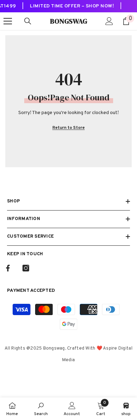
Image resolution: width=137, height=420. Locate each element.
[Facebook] (7, 268)
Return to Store (68, 128)
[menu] (8, 21)
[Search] (28, 21)
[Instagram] (25, 268)
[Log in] (109, 21)
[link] (40, 409)
